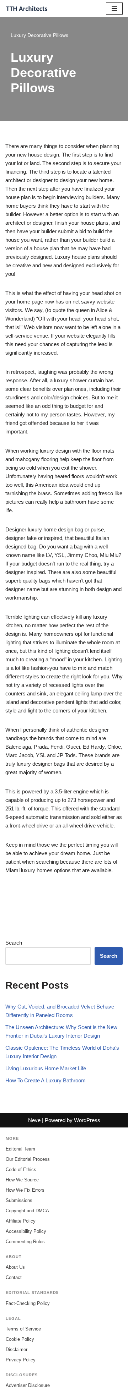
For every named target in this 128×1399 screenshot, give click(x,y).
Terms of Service (23, 1329)
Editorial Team (20, 1149)
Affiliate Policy (21, 1221)
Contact (14, 1277)
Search (13, 943)
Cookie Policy (20, 1339)
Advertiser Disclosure (28, 1385)
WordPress (87, 1120)
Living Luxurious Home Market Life (45, 1068)
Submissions (19, 1200)
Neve (34, 1120)
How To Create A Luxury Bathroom (45, 1080)
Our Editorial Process (28, 1159)
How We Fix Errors (25, 1190)
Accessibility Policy (26, 1231)
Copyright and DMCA (27, 1210)
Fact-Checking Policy (28, 1303)
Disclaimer (16, 1349)
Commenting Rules (25, 1241)
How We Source (22, 1179)
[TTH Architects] (26, 8)
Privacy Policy (21, 1359)
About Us (15, 1267)
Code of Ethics (21, 1169)
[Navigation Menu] (114, 8)
